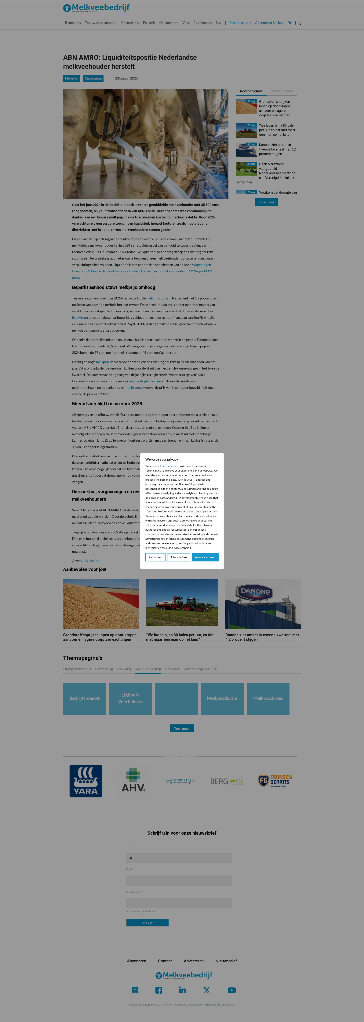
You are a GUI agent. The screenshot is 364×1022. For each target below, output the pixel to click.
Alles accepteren (205, 557)
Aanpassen (155, 557)
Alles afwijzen (179, 557)
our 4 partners (163, 466)
